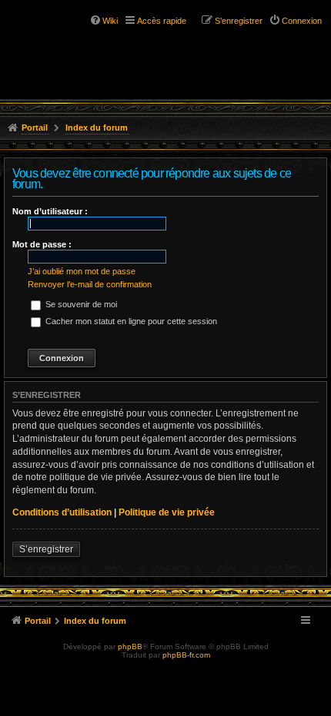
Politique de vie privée (167, 512)
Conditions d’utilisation (62, 512)
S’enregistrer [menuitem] (238, 20)
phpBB (130, 646)
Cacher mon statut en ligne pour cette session (130, 321)
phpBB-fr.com (186, 655)
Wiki (110, 20)
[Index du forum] (77, 38)
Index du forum (96, 127)
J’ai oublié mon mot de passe (81, 271)
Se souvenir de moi (80, 304)
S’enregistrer (46, 549)
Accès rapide (161, 20)
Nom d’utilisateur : (50, 211)
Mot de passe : (42, 244)
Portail (35, 127)
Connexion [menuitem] (302, 20)
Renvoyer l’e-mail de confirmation (90, 284)
